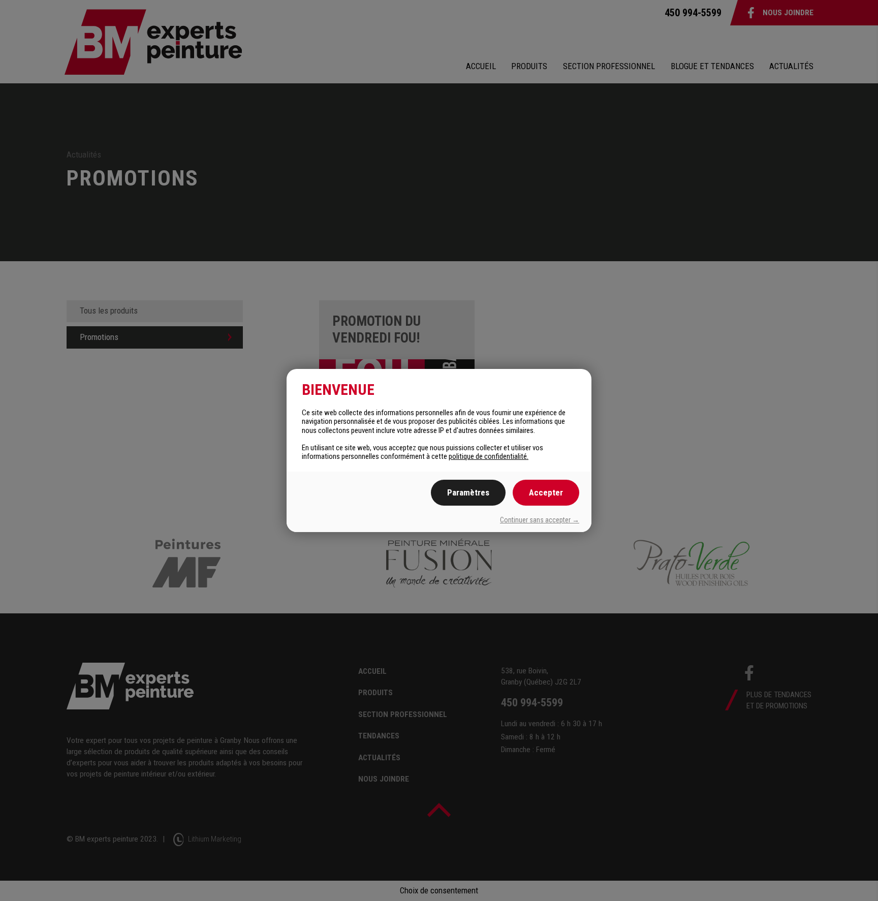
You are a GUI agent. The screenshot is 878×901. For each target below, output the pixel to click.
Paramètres (468, 492)
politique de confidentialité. (488, 456)
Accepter (546, 492)
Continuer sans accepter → (539, 520)
